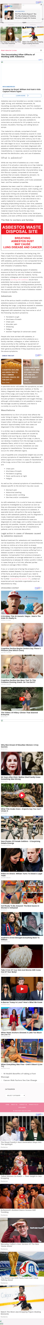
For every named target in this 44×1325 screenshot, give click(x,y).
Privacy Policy (33, 1104)
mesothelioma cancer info (20, 579)
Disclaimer (22, 1107)
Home (7, 1104)
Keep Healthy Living (9, 50)
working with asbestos (19, 280)
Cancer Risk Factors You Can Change (20, 1080)
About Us (14, 1104)
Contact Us (23, 1104)
